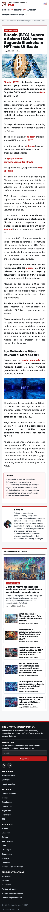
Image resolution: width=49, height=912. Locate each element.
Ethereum (6, 833)
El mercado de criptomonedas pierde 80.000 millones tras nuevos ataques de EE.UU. (30, 634)
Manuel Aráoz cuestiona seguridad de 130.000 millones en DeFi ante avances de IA (31, 701)
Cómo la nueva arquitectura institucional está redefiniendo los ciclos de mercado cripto (24, 589)
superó (30, 268)
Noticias (6, 10)
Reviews (5, 881)
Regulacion (6, 802)
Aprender (31, 10)
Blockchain (6, 885)
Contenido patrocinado (12, 898)
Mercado (6, 798)
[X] (4, 765)
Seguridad (6, 810)
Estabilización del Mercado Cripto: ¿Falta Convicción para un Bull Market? (30, 617)
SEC (3, 819)
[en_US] (45, 4)
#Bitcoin (31, 136)
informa (8, 229)
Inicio (3, 21)
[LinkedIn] (9, 765)
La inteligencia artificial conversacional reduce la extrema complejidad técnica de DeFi (31, 685)
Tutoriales (6, 876)
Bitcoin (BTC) (11, 82)
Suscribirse (24, 759)
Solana (5, 837)
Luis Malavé (21, 606)
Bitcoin (5, 828)
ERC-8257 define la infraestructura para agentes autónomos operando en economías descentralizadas (30, 668)
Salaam (18, 51)
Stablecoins (7, 854)
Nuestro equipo (8, 784)
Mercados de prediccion (13, 15)
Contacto (6, 780)
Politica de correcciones (12, 893)
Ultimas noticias (9, 793)
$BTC (30, 140)
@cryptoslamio (15, 158)
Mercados (19, 10)
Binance (5, 858)
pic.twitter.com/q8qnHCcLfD (18, 162)
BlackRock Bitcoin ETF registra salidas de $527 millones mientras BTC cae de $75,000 (31, 651)
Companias (7, 806)
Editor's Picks (11, 21)
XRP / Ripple (7, 841)
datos (42, 92)
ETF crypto (6, 850)
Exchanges (6, 815)
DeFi (4, 845)
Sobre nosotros (8, 775)
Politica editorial (9, 889)
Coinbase (6, 863)
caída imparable (31, 360)
